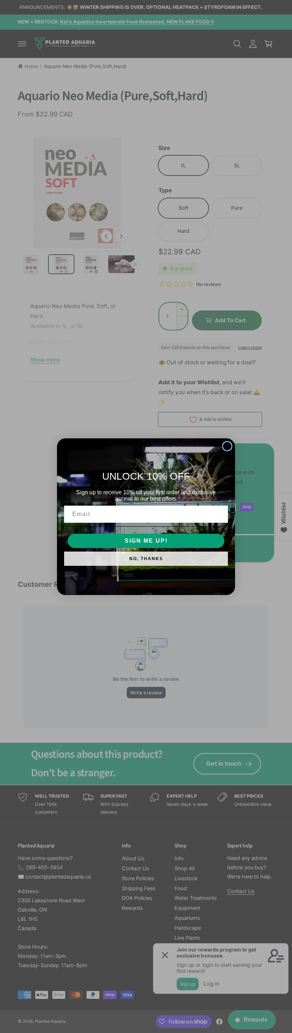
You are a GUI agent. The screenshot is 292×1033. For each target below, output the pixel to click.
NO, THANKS (146, 558)
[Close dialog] (227, 446)
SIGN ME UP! (146, 541)
